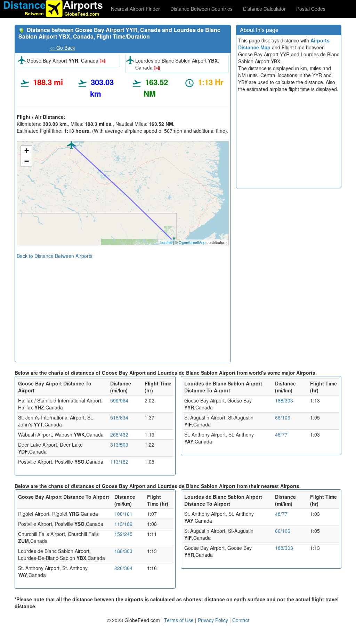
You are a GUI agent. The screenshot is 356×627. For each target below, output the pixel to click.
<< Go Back (62, 47)
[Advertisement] (123, 308)
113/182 (119, 461)
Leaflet (166, 242)
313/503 (119, 444)
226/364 (123, 567)
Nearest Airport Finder (135, 8)
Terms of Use (179, 620)
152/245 (123, 533)
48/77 (281, 434)
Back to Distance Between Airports (54, 255)
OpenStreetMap (192, 242)
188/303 (284, 400)
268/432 (119, 434)
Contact (240, 620)
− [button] (26, 161)
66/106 (282, 417)
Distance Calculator (264, 8)
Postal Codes (310, 8)
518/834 (119, 417)
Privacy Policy (213, 620)
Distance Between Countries (201, 8)
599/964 (119, 400)
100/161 (123, 513)
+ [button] (26, 150)
